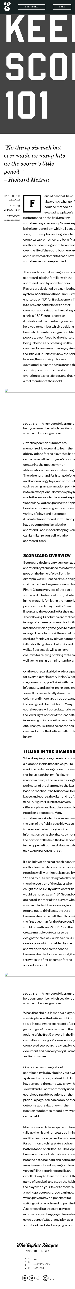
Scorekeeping (12, 220)
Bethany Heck (12, 210)
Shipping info (41, 1263)
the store (31, 7)
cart (62, 7)
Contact (38, 1268)
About (37, 1259)
